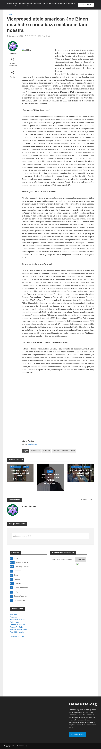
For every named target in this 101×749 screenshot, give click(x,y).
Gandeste (46, 451)
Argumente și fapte (17, 619)
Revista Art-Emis (16, 627)
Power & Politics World (18, 629)
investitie (56, 451)
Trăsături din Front (17, 636)
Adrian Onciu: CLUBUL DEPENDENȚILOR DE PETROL (50, 477)
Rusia (73, 451)
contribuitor (13, 53)
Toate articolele (86, 499)
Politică (9, 14)
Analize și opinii (15, 467)
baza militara (35, 451)
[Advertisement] (28, 664)
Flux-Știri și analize (17, 632)
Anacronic (13, 614)
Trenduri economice (17, 624)
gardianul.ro (32, 444)
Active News (14, 622)
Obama (65, 451)
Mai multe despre (77, 734)
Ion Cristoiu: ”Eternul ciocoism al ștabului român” (20, 473)
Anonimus (13, 617)
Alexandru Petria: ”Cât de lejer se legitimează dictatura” (81, 473)
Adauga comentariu (13, 64)
